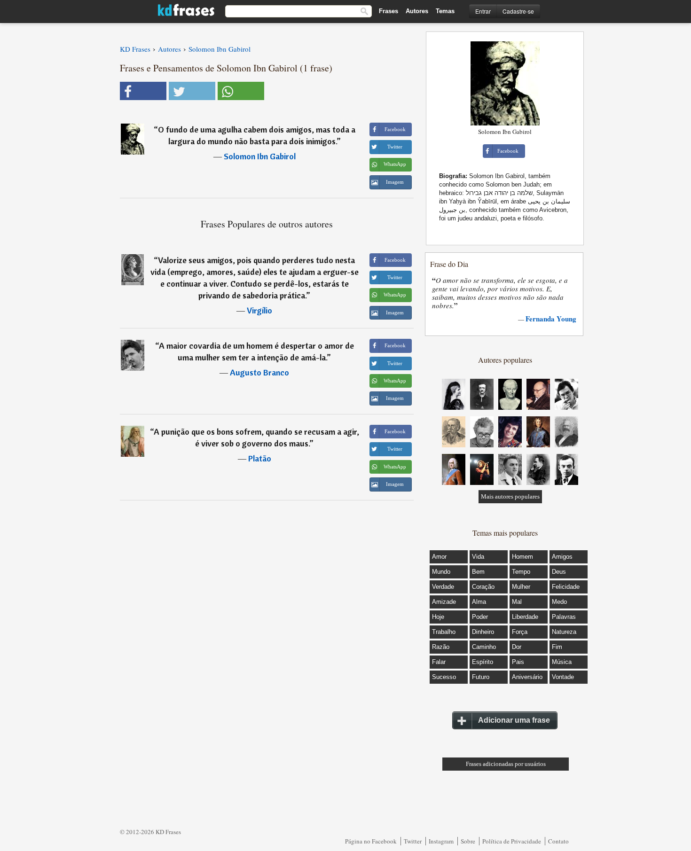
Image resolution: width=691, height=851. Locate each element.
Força (519, 631)
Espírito (482, 661)
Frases (388, 11)
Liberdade (525, 616)
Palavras (564, 616)
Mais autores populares (510, 496)
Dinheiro (483, 631)
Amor (439, 556)
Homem (522, 556)
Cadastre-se (518, 11)
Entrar (483, 11)
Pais (518, 661)
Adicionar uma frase (514, 720)
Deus (559, 571)
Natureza (564, 631)
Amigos (562, 556)
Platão (259, 458)
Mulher (521, 586)
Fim (557, 646)
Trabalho (443, 631)
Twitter (413, 841)
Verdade (443, 586)
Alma (479, 601)
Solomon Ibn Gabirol (260, 156)
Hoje (438, 616)
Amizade (444, 601)
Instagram (441, 841)
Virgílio (259, 310)
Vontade (563, 676)
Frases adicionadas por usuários (506, 763)
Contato (558, 841)
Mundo (441, 571)
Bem (478, 571)
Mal (517, 601)
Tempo (521, 571)
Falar (439, 661)
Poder (480, 616)
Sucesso (444, 676)
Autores (417, 11)
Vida (478, 556)
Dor (516, 646)
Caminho (484, 646)
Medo (559, 601)
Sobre (468, 841)
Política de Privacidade (511, 841)
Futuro (480, 676)
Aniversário (527, 676)
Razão (440, 646)
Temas (445, 11)
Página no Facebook (371, 841)
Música (562, 661)
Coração (483, 586)
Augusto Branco (259, 372)
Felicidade (566, 586)
